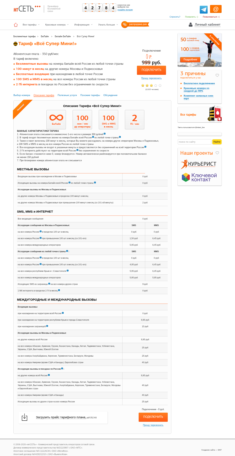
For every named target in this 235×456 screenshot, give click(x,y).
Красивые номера (55, 24)
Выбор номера (21, 95)
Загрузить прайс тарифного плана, (61, 417)
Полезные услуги (67, 95)
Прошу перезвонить (151, 78)
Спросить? (175, 17)
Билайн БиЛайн (63, 36)
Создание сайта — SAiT (211, 450)
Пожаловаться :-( (211, 17)
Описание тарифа (44, 95)
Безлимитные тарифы (24, 36)
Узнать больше (106, 24)
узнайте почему (125, 10)
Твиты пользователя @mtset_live (191, 127)
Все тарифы (29, 24)
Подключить (151, 70)
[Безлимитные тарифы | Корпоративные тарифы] (16, 25)
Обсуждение (110, 95)
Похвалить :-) (191, 17)
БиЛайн (45, 36)
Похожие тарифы (90, 95)
